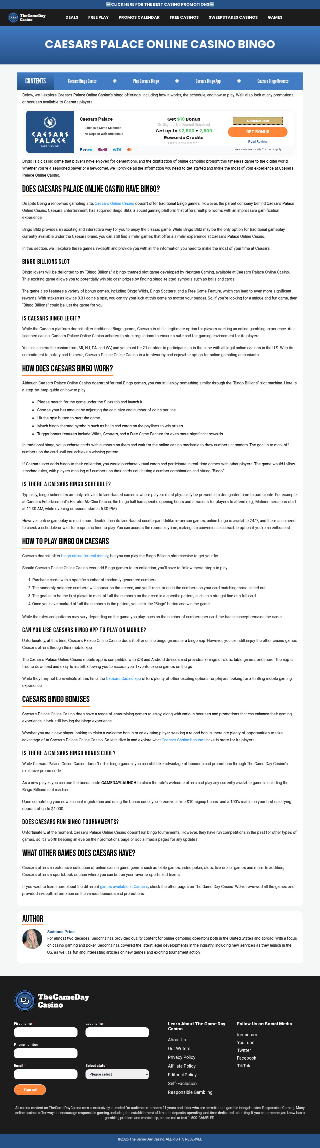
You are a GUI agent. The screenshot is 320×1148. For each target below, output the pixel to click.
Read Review (257, 141)
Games (275, 17)
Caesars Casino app (123, 678)
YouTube (245, 1042)
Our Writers (179, 1048)
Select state (96, 1066)
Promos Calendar (139, 17)
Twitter (244, 1050)
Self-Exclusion (182, 1083)
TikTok (243, 1065)
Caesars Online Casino (114, 203)
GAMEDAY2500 (258, 121)
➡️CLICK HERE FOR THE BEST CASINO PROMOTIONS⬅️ (160, 4)
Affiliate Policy (182, 1066)
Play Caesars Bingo (146, 81)
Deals (72, 17)
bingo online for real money (84, 556)
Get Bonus (257, 131)
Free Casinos (184, 17)
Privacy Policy (182, 1057)
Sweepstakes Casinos (233, 17)
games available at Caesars (124, 886)
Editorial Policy (182, 1074)
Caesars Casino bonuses (184, 740)
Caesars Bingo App (208, 81)
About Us (177, 1039)
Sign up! (30, 1090)
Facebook (246, 1058)
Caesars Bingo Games (82, 81)
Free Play (98, 17)
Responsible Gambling (190, 1092)
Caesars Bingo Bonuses (273, 81)
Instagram (247, 1034)
